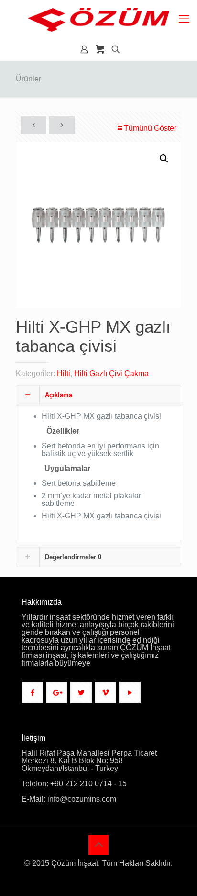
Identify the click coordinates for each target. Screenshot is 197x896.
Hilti (63, 373)
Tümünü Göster (150, 128)
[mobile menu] (184, 19)
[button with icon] (32, 692)
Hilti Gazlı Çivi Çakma (111, 373)
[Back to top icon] (98, 845)
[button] (164, 158)
